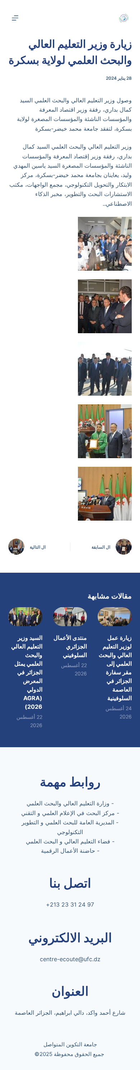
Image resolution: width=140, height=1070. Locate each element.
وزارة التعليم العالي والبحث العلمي (68, 803)
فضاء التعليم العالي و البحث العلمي (68, 841)
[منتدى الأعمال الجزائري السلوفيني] (70, 616)
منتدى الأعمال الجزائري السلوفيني (70, 646)
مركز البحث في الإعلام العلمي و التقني (68, 813)
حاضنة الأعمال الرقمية (68, 850)
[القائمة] (15, 18)
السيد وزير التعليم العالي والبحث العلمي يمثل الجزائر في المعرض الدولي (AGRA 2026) (26, 672)
